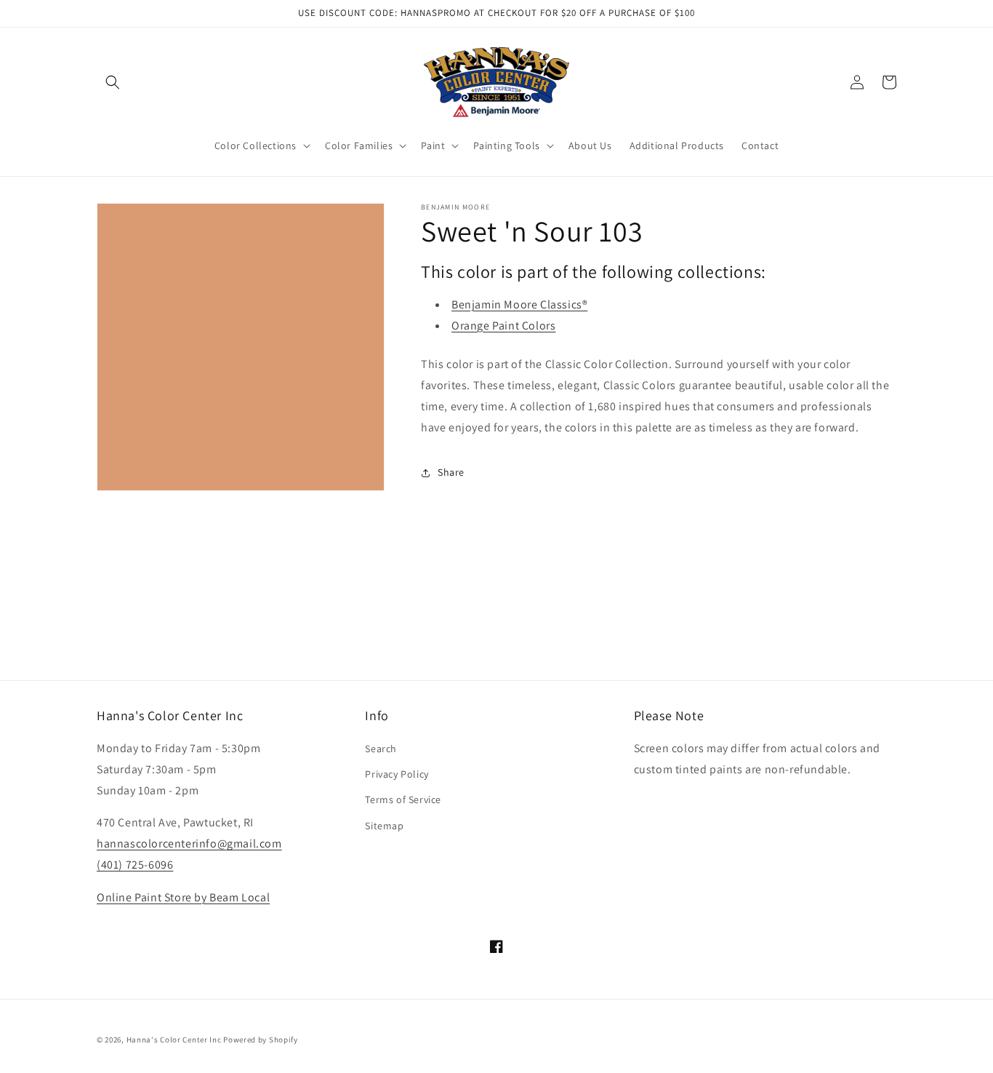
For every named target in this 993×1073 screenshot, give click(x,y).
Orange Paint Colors (503, 325)
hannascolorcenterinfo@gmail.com (189, 843)
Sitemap (384, 825)
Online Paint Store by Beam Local (183, 897)
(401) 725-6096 (135, 864)
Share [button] (451, 472)
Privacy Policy (396, 774)
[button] (113, 82)
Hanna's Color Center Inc (174, 1039)
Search (381, 748)
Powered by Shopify (260, 1039)
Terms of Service (403, 799)
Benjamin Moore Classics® (519, 304)
